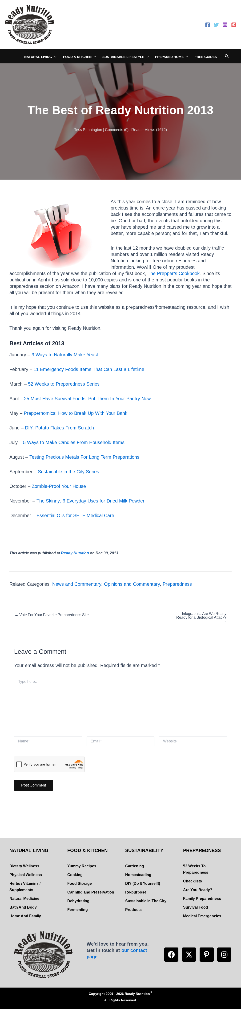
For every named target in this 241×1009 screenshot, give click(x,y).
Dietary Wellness (24, 866)
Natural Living (38, 57)
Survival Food (195, 907)
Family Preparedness (202, 899)
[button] (171, 954)
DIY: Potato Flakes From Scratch (59, 427)
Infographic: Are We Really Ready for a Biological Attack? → (201, 617)
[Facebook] (207, 24)
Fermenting (77, 910)
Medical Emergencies (202, 916)
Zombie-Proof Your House (59, 486)
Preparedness (177, 584)
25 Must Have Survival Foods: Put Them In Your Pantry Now (87, 398)
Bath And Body (23, 907)
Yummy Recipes (81, 866)
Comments (114, 130)
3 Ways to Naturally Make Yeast (64, 354)
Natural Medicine (24, 899)
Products (133, 910)
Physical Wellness (25, 875)
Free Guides (206, 57)
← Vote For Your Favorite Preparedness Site (52, 615)
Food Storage (79, 883)
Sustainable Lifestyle (123, 57)
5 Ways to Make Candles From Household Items (74, 442)
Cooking (75, 875)
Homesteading (138, 875)
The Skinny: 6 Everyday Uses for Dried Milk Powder (90, 500)
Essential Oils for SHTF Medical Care (75, 515)
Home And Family (25, 916)
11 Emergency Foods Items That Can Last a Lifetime (89, 369)
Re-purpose (135, 892)
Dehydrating (78, 901)
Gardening (134, 866)
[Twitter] (216, 24)
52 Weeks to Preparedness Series (64, 384)
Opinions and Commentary (132, 584)
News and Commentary (76, 584)
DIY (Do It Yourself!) (142, 883)
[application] (54, 57)
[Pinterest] (233, 24)
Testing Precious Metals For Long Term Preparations (84, 457)
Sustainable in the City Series (68, 471)
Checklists (192, 881)
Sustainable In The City (145, 901)
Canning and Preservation (90, 892)
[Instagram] (225, 24)
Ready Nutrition (75, 553)
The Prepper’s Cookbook (174, 273)
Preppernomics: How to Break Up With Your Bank (75, 413)
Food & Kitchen (77, 57)
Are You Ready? (197, 890)
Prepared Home (169, 57)
